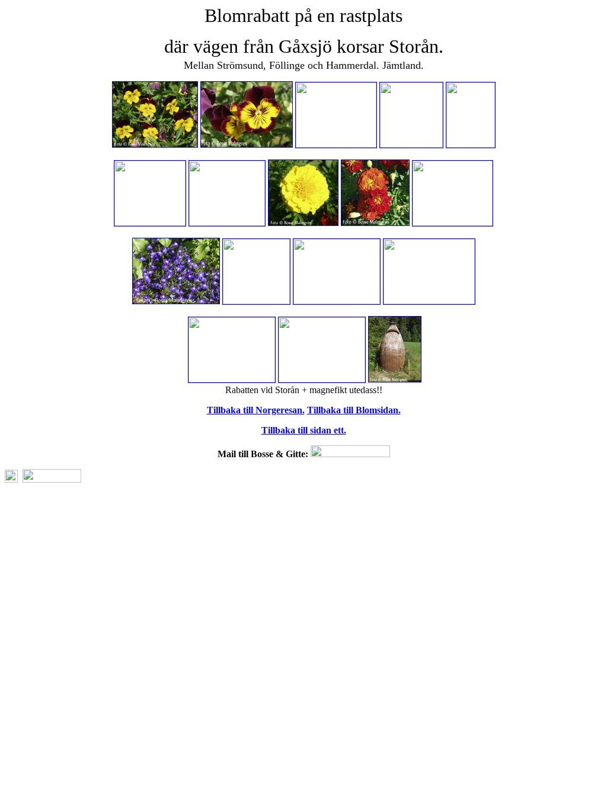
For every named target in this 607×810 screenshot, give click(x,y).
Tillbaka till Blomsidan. (354, 410)
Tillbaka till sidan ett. (303, 430)
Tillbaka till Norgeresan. (256, 410)
